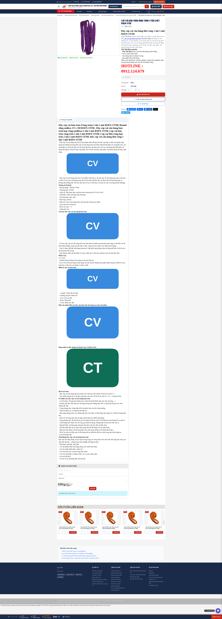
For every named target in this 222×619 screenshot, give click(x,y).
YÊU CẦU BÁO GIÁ (144, 94)
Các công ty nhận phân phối (155, 577)
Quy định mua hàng (115, 583)
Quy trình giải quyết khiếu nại (118, 588)
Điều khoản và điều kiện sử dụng (137, 574)
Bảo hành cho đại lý (135, 577)
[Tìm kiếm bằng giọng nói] (142, 6)
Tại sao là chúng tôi (97, 573)
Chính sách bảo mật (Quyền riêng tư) (138, 571)
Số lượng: (123, 90)
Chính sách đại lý (115, 590)
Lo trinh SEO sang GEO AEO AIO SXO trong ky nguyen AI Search (79, 556)
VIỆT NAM (133, 86)
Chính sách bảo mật (116, 571)
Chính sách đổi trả (115, 577)
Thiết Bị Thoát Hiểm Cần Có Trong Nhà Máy (74, 551)
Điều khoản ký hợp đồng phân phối (156, 582)
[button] (163, 522)
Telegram (126, 112)
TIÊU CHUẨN (60, 567)
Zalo (151, 1)
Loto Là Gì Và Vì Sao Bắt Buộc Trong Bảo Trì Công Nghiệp (77, 553)
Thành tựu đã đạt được (97, 581)
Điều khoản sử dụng (116, 581)
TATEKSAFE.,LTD (107, 600)
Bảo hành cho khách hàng (136, 579)
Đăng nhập (151, 573)
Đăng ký (151, 571)
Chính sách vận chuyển (116, 573)
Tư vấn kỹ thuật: (144, 103)
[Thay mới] (72, 484)
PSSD (132, 82)
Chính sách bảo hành (116, 579)
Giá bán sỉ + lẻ (152, 579)
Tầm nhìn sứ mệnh (96, 575)
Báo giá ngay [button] (160, 1)
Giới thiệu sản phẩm (154, 575)
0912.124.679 (144, 2)
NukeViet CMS (93, 600)
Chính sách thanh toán (116, 575)
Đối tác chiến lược (96, 577)
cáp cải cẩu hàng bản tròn (132, 38)
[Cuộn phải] (149, 12)
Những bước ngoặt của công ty (99, 579)
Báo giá (73, 532)
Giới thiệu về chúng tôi (97, 571)
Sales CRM (157, 6)
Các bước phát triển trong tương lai (100, 584)
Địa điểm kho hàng (153, 585)
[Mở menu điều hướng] (59, 6)
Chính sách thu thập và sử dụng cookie (92, 605)
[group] (88, 37)
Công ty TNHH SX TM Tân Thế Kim (76, 600)
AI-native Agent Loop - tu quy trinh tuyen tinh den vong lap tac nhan (80, 558)
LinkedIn (149, 109)
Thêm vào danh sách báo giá (144, 99)
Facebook (132, 109)
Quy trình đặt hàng (115, 586)
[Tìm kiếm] (147, 6)
